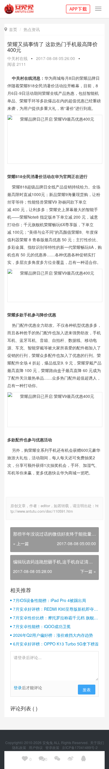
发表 (87, 689)
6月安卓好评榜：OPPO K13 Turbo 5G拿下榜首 (56, 644)
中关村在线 (17, 58)
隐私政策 (19, 747)
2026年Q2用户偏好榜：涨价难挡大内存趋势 (53, 635)
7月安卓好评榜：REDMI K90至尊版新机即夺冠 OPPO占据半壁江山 (55, 609)
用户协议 (36, 747)
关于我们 (97, 742)
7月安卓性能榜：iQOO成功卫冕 (42, 626)
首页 (10, 29)
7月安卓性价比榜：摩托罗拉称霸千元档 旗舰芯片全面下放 (55, 618)
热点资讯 (32, 29)
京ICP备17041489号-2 (80, 747)
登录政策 (52, 747)
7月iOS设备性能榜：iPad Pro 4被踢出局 (49, 600)
